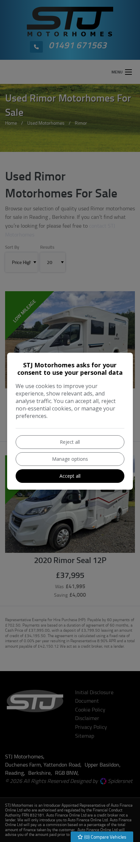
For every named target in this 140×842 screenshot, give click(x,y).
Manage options (70, 459)
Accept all (70, 476)
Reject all (70, 442)
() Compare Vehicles (104, 837)
